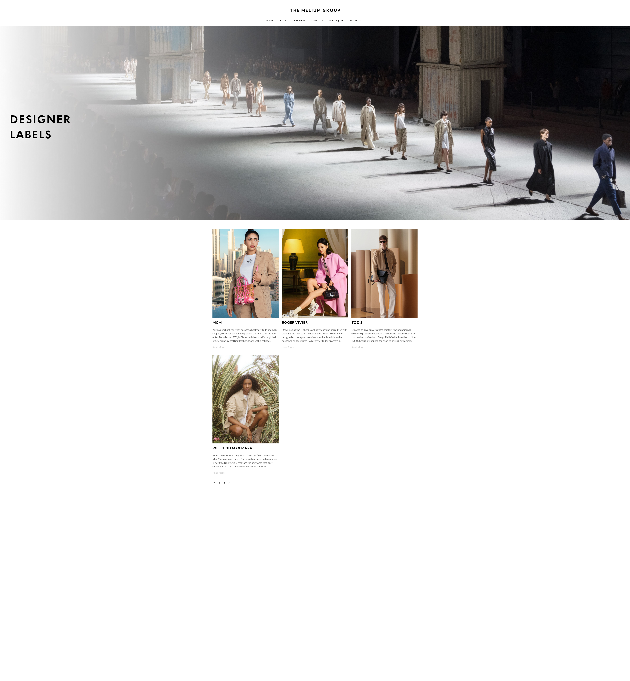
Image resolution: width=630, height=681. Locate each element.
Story (284, 20)
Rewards (355, 20)
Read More (218, 347)
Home (269, 20)
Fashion (299, 20)
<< (213, 482)
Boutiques (336, 20)
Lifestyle (317, 20)
